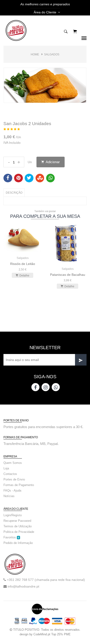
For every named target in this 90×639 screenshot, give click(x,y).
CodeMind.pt (41, 634)
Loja (6, 468)
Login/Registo (12, 515)
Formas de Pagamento (18, 485)
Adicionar (52, 162)
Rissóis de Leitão (22, 264)
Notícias (9, 496)
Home (35, 54)
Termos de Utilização (17, 526)
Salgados (51, 54)
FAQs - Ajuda (12, 490)
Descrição (14, 192)
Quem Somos (12, 463)
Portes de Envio (14, 479)
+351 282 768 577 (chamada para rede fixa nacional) (46, 580)
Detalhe (24, 275)
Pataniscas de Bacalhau (67, 274)
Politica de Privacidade (18, 532)
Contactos (10, 474)
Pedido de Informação (18, 543)
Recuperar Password (17, 520)
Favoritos (11, 537)
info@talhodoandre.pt (23, 586)
